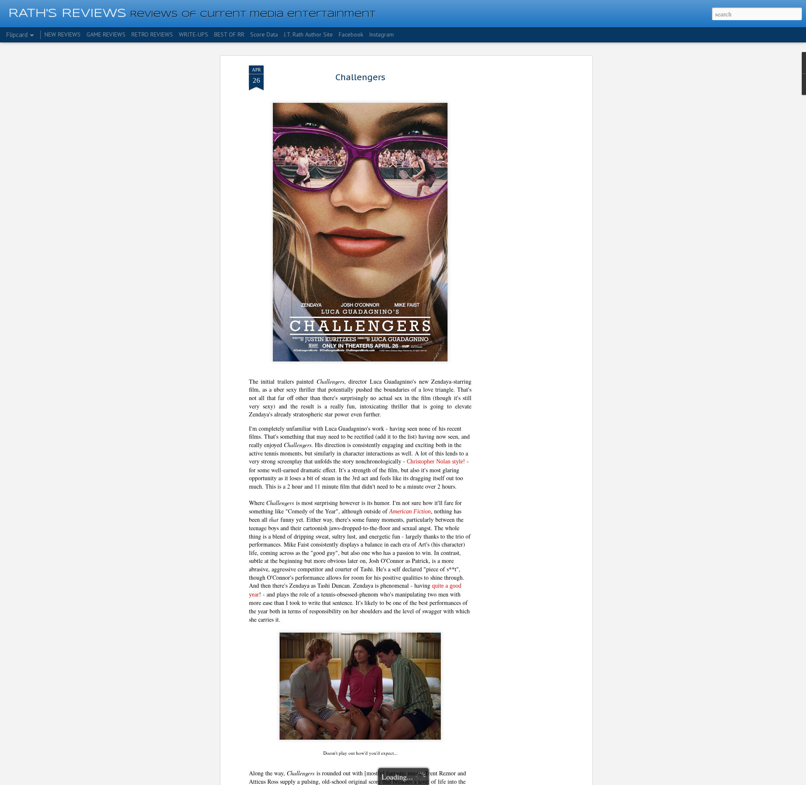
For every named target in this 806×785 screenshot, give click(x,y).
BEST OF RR (229, 34)
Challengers (360, 77)
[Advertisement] (518, 198)
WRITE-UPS (193, 34)
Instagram (381, 34)
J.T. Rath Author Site (308, 34)
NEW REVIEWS (62, 34)
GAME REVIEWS (106, 34)
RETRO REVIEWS (152, 34)
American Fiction (410, 511)
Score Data (264, 34)
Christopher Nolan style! (436, 461)
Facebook (351, 34)
